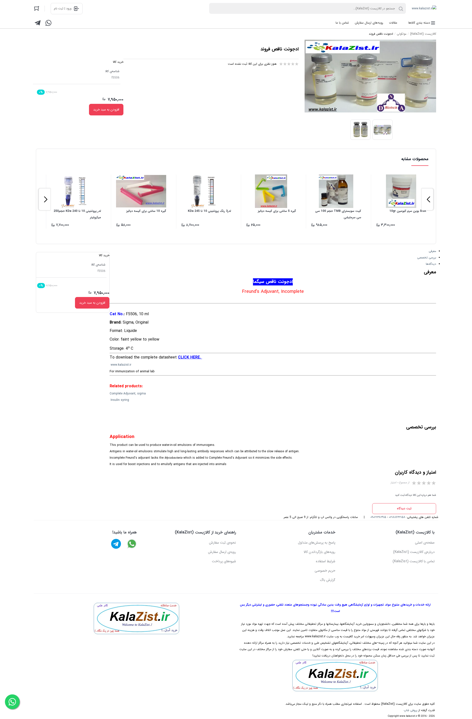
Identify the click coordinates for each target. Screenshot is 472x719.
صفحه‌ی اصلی (425, 542)
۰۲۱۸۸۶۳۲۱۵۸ (397, 517)
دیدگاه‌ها (431, 264)
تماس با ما (342, 22)
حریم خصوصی (325, 570)
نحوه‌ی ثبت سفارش (222, 542)
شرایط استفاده (325, 561)
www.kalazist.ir (121, 364)
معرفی (432, 251)
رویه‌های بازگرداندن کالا (319, 552)
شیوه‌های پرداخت (224, 561)
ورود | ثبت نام (63, 8)
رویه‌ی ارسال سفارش (222, 552)
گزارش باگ (327, 580)
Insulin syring (120, 400)
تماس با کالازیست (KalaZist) (414, 561)
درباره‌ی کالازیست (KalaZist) (414, 552)
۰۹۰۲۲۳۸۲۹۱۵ (378, 517)
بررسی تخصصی (426, 257)
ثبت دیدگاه (404, 508)
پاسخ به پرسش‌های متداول (316, 542)
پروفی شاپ (410, 710)
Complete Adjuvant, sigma (128, 393)
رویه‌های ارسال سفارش (369, 22)
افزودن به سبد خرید (106, 109)
